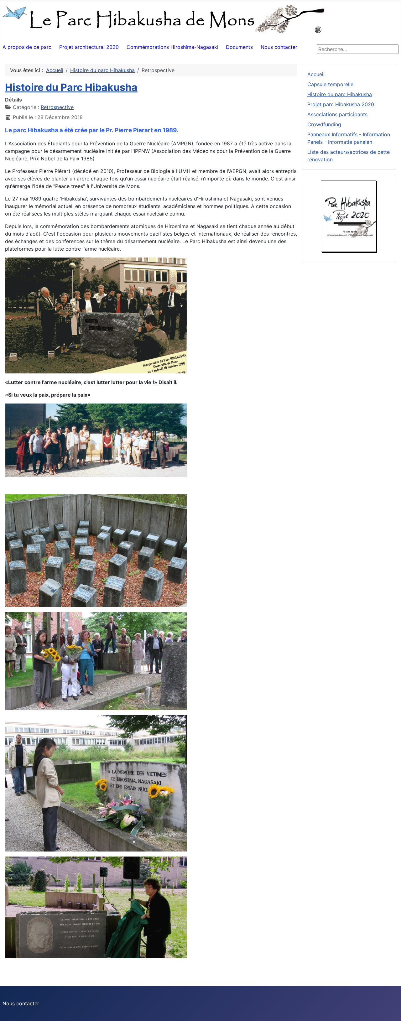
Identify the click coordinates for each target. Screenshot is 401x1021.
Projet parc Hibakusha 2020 (340, 104)
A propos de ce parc (27, 47)
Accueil (316, 74)
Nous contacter (279, 47)
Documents (239, 47)
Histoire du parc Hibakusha (339, 94)
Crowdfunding (324, 124)
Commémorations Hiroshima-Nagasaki (172, 47)
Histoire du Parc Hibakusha (71, 87)
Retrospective (57, 107)
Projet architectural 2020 (89, 47)
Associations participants (337, 114)
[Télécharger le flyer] (349, 216)
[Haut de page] (390, 1009)
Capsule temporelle (330, 84)
